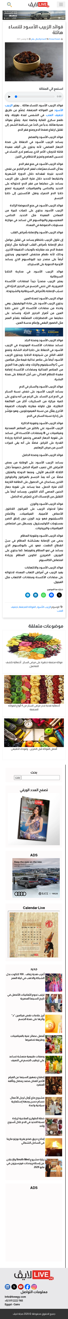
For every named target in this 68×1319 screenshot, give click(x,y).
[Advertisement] (34, 1225)
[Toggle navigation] (61, 4)
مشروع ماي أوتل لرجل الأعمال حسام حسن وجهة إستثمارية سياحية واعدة (27, 1101)
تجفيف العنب (54, 115)
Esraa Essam (54, 39)
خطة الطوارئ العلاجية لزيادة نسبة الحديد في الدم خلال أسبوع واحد (26, 1122)
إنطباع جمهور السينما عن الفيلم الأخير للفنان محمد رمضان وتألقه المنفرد (26, 1081)
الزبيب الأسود (44, 607)
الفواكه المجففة (27, 607)
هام (32, 39)
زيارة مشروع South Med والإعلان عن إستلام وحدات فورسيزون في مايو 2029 (25, 1163)
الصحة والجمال (40, 39)
